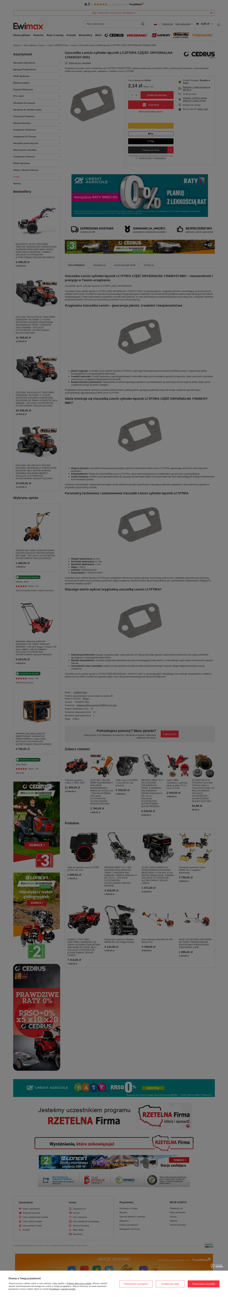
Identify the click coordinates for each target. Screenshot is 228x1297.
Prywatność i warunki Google (62, 1289)
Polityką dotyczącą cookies (79, 1283)
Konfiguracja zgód (170, 1284)
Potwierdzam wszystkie (203, 1284)
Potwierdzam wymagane (136, 1284)
